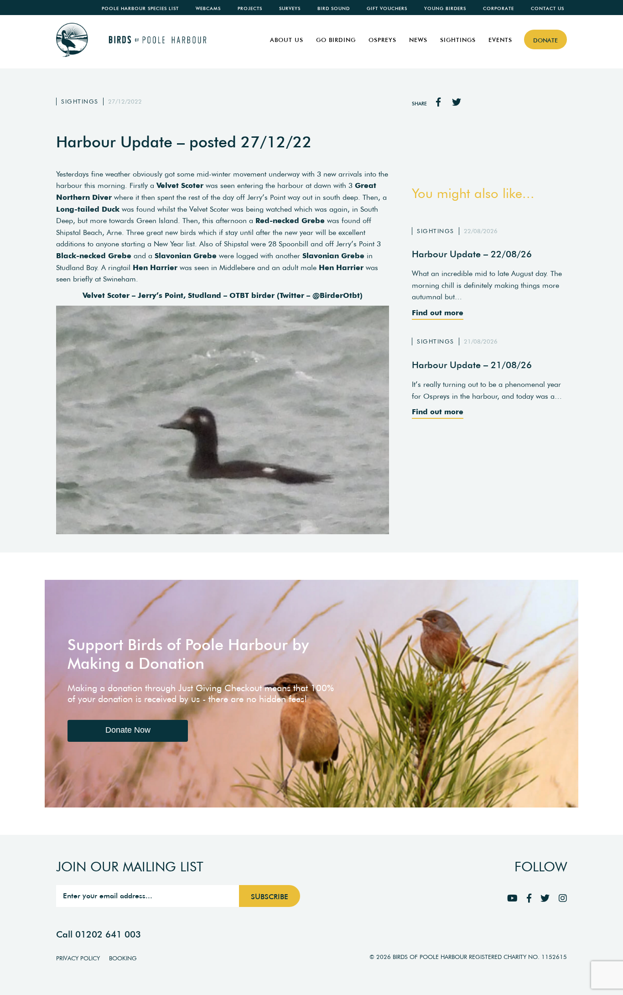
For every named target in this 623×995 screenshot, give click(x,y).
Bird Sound (333, 8)
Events (500, 40)
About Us (286, 40)
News (418, 40)
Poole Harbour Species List (140, 8)
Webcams (208, 8)
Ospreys (382, 40)
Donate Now (128, 730)
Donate (545, 40)
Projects (250, 8)
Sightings (458, 40)
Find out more (437, 312)
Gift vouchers (387, 8)
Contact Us (547, 8)
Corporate (498, 8)
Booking (123, 958)
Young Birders (445, 8)
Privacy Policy (78, 958)
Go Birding (336, 40)
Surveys (290, 8)
